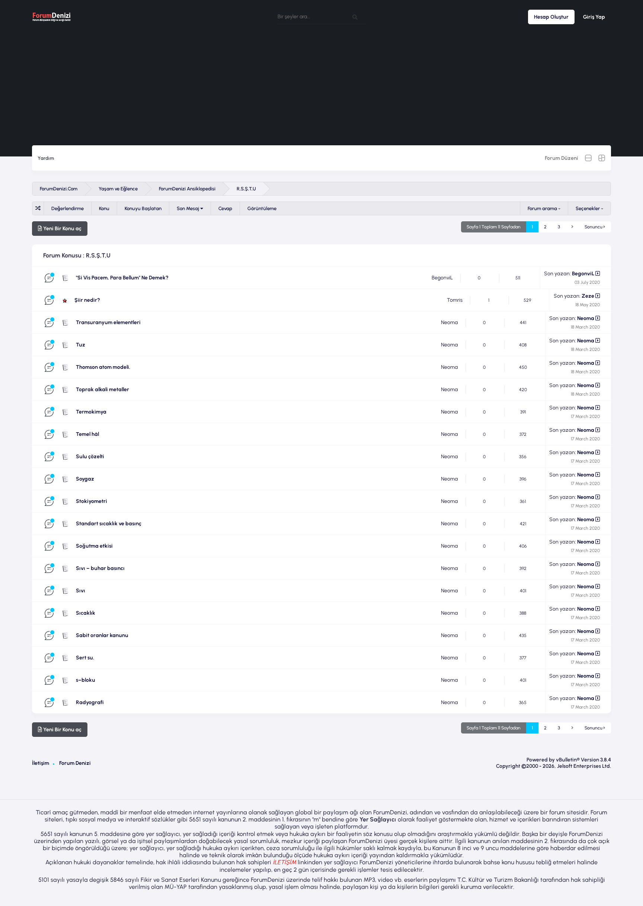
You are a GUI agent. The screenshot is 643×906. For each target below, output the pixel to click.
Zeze (588, 296)
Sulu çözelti (90, 456)
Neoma (449, 322)
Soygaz (85, 479)
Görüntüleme (261, 208)
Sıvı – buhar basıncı (100, 568)
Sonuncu (594, 226)
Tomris (455, 300)
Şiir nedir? (87, 300)
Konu (104, 208)
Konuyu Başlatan (143, 208)
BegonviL (442, 278)
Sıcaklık (85, 613)
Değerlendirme (67, 208)
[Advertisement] (321, 89)
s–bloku (85, 680)
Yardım (46, 158)
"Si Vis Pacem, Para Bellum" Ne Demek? (122, 278)
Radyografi (90, 702)
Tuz (80, 345)
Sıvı (80, 590)
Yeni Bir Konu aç (61, 228)
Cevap (225, 208)
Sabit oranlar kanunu (102, 635)
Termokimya (91, 412)
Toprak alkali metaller (102, 389)
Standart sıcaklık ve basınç (108, 523)
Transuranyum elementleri (108, 322)
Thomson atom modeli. (103, 367)
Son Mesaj (188, 208)
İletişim (40, 763)
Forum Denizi (75, 763)
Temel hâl (87, 434)
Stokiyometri (91, 501)
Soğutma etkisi (94, 546)
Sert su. (85, 658)
